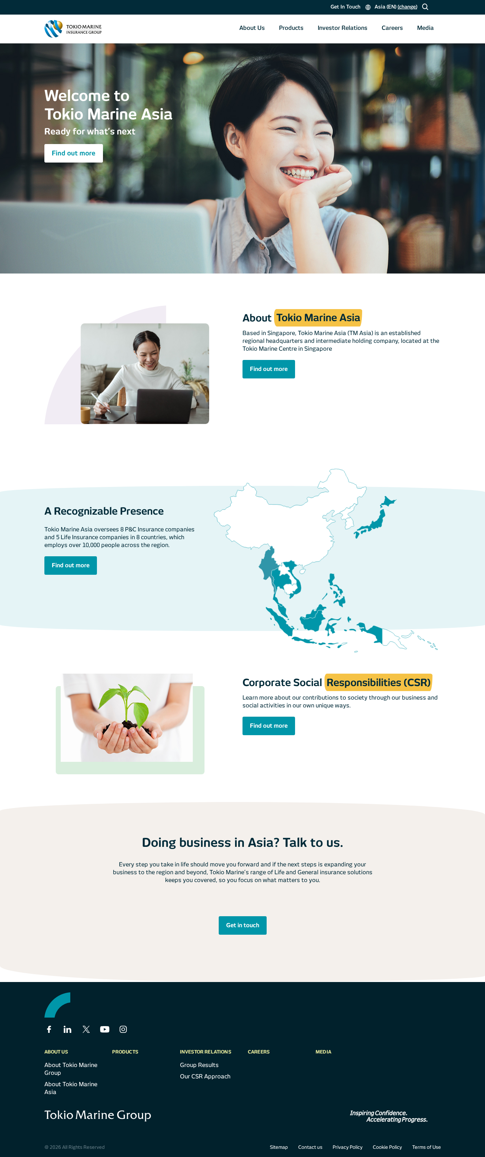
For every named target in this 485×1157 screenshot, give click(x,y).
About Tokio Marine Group (70, 1069)
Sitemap (279, 1147)
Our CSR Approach (205, 1076)
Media (425, 28)
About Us (252, 28)
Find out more (74, 153)
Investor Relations (342, 28)
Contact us (310, 1147)
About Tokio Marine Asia (70, 1088)
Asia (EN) (395, 7)
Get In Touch (345, 7)
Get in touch (242, 925)
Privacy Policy (348, 1147)
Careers (392, 28)
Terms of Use (426, 1147)
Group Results (199, 1065)
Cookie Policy (387, 1147)
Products (291, 28)
